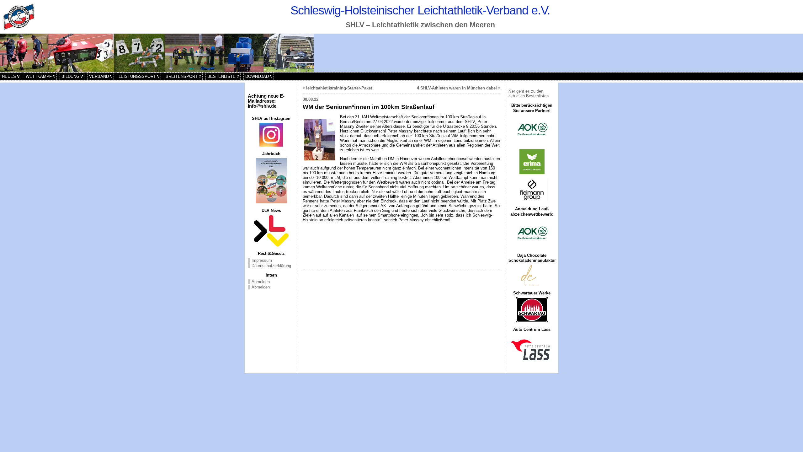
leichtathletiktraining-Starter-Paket (339, 88)
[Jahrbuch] (271, 180)
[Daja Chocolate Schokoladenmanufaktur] (531, 275)
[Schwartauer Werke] (531, 309)
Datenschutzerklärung (271, 265)
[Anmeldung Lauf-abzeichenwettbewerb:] (531, 233)
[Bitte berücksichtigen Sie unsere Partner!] (531, 129)
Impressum (262, 260)
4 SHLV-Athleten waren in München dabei (457, 88)
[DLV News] (271, 230)
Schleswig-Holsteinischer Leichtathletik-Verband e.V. (420, 10)
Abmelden (261, 287)
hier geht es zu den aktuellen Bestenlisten (528, 93)
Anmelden (261, 281)
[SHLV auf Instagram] (271, 135)
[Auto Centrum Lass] (531, 349)
